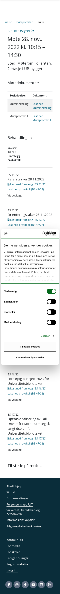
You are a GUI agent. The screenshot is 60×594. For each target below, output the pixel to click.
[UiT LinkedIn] (41, 584)
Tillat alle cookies (30, 346)
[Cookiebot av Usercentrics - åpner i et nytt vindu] (42, 233)
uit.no (8, 22)
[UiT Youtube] (33, 584)
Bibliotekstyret (19, 30)
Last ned (28, 184)
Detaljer (45, 335)
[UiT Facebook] (8, 584)
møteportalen (24, 22)
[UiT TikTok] (25, 584)
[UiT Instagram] (17, 584)
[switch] (51, 301)
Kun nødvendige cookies (30, 357)
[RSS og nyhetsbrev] (49, 584)
